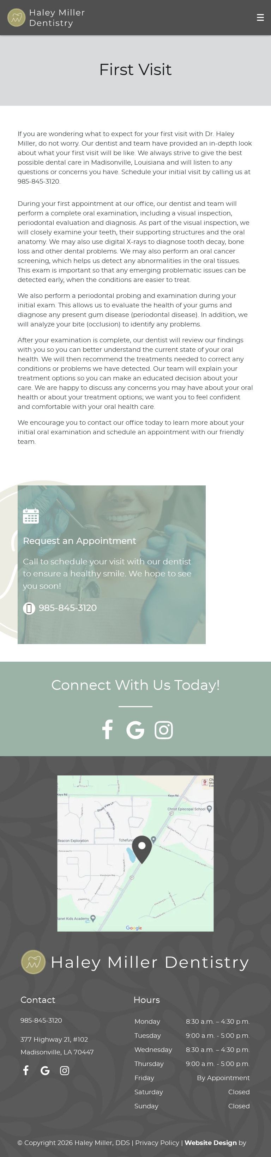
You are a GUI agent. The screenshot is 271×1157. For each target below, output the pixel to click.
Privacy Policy (157, 1143)
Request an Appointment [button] (79, 541)
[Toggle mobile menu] (260, 17)
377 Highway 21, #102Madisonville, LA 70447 (57, 1046)
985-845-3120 (68, 608)
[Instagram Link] (163, 730)
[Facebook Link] (107, 730)
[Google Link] (135, 730)
